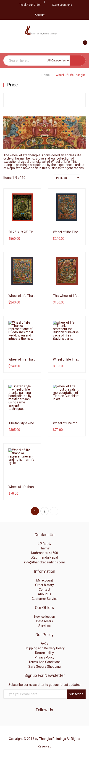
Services (44, 626)
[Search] (78, 60)
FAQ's (45, 643)
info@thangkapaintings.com (44, 562)
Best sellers (44, 621)
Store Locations (62, 4)
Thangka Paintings (52, 739)
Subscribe (76, 694)
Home (46, 75)
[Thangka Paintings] (44, 30)
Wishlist (23, 229)
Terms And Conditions (44, 662)
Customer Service (45, 599)
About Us (44, 594)
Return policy (44, 653)
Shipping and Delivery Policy (45, 648)
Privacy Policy (44, 657)
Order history (44, 585)
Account (40, 15)
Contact (44, 589)
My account (44, 580)
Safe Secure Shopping (44, 666)
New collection (44, 616)
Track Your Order (30, 4)
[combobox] (44, 60)
